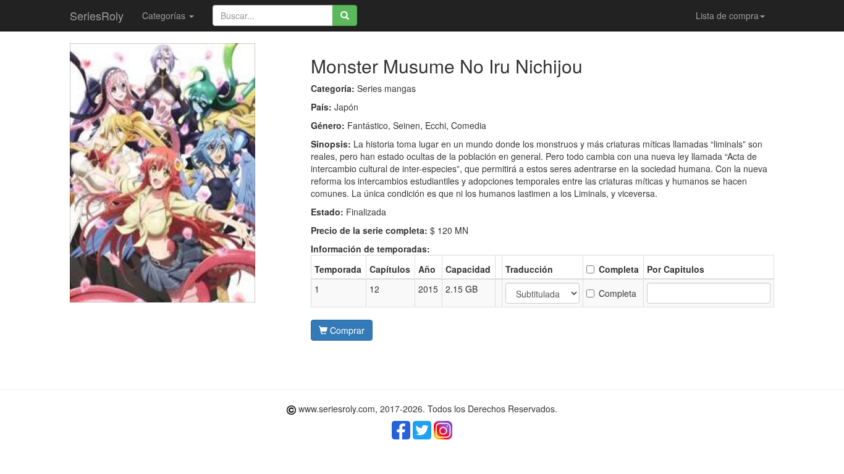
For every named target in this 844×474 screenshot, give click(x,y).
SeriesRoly (97, 15)
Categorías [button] (165, 15)
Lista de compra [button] (727, 15)
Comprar (346, 330)
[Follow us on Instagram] (443, 430)
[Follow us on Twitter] (422, 430)
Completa (617, 293)
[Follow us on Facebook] (401, 430)
